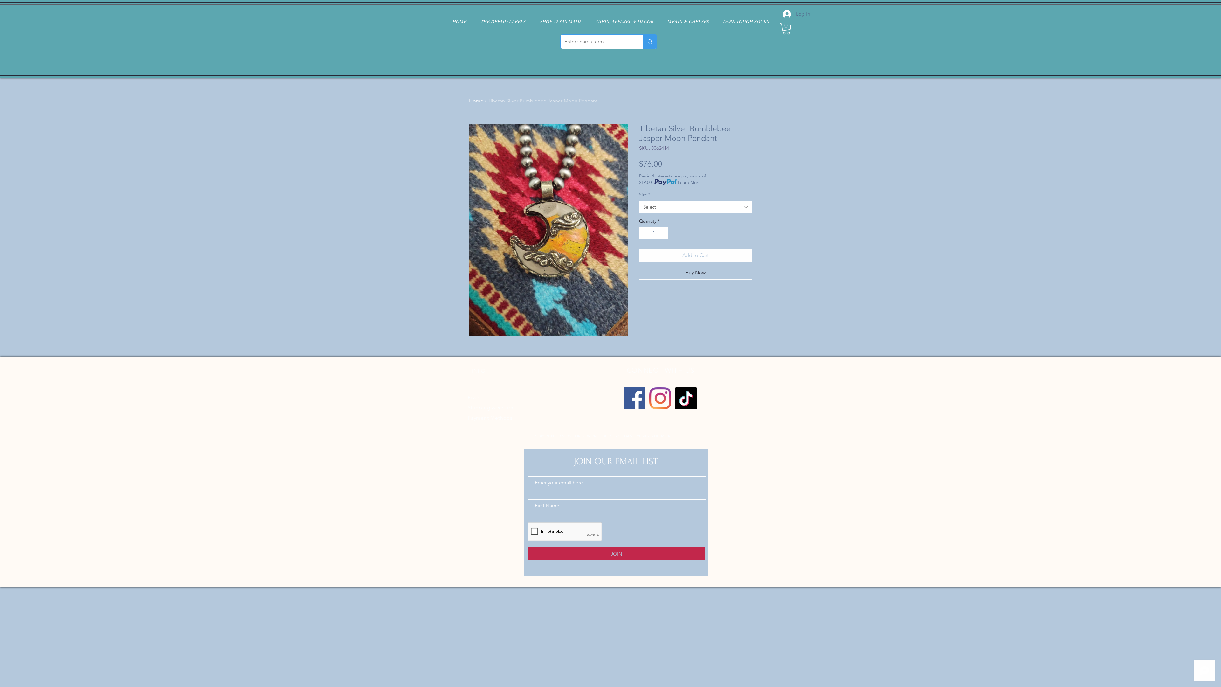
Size (644, 195)
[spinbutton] (653, 233)
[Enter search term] (650, 42)
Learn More (689, 182)
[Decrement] (644, 233)
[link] (786, 28)
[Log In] (786, 14)
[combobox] (695, 207)
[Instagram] (660, 398)
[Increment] (663, 233)
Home (476, 101)
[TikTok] (686, 398)
